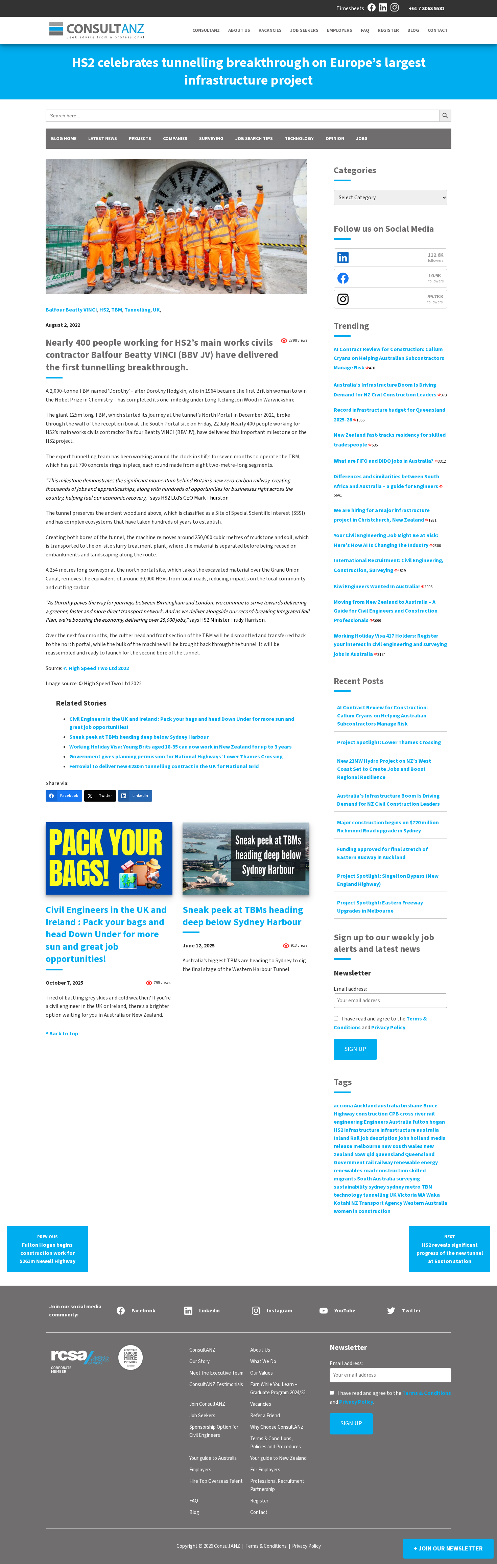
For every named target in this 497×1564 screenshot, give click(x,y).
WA (421, 1195)
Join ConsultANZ (207, 1404)
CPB (394, 1114)
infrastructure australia (409, 1130)
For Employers (265, 1469)
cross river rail (417, 1114)
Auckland (365, 1105)
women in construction (362, 1211)
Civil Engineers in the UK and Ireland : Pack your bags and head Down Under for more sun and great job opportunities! (106, 934)
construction (372, 1114)
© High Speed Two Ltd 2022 (96, 668)
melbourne (366, 1146)
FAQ (365, 30)
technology (348, 1195)
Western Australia (425, 1203)
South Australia (376, 1178)
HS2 (104, 310)
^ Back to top (62, 1033)
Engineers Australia (387, 1122)
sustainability (351, 1187)
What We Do (263, 1361)
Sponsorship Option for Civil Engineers (213, 1431)
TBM (116, 310)
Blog (413, 30)
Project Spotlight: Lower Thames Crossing (389, 742)
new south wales (402, 1146)
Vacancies (270, 30)
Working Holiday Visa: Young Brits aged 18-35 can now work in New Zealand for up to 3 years (180, 747)
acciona (343, 1105)
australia (389, 1105)
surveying (408, 1178)
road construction (385, 1170)
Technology (299, 138)
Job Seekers (304, 30)
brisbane (411, 1105)
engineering (348, 1122)
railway (384, 1162)
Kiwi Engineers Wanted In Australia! (383, 586)
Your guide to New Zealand (278, 1458)
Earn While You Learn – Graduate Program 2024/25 (278, 1388)
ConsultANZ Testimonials (216, 1384)
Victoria (407, 1195)
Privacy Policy (388, 1027)
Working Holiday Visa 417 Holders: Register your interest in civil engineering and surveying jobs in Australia (390, 645)
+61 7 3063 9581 (427, 8)
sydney (377, 1187)
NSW (359, 1154)
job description (379, 1138)
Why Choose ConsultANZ (277, 1427)
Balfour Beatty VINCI (71, 310)
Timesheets (350, 8)
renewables (348, 1170)
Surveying (211, 138)
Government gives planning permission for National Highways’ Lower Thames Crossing (176, 756)
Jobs (362, 138)
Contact (438, 30)
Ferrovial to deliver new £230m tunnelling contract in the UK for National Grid (164, 766)
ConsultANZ (206, 30)
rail (370, 1162)
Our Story (199, 1361)
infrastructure (361, 1130)
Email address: (350, 989)
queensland (389, 1154)
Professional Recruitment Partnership (277, 1485)
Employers (339, 30)
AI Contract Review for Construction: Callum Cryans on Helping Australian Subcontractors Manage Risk (389, 358)
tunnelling (137, 310)
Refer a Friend (265, 1415)
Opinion (335, 138)
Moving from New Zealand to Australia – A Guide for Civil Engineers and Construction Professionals (385, 611)
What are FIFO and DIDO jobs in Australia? (390, 461)
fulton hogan (428, 1122)
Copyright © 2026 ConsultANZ (208, 1546)
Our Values (261, 1373)
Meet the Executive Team (216, 1373)
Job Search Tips (254, 138)
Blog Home (63, 138)
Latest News (102, 138)
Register (388, 30)
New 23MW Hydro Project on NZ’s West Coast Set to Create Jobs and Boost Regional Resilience (384, 769)
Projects (140, 138)
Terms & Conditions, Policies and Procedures (275, 1442)
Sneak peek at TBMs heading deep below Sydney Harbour (139, 737)
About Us (239, 30)
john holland (414, 1138)
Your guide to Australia (213, 1458)
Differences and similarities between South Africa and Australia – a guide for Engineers (386, 485)
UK (156, 310)
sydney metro (404, 1187)
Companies (175, 138)
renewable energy (416, 1162)
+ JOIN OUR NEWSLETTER (448, 1548)
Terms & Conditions (426, 1393)
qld (370, 1154)
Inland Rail (347, 1138)
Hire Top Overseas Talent (216, 1481)
